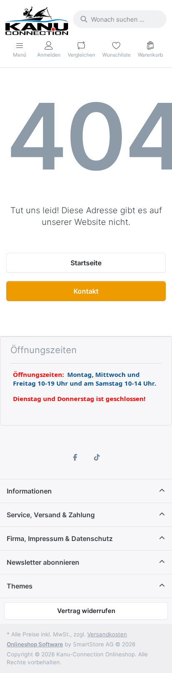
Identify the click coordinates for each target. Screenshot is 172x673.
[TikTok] (97, 457)
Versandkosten (107, 634)
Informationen (29, 491)
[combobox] (120, 19)
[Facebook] (75, 457)
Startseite (86, 263)
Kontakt (86, 291)
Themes (20, 586)
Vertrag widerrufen (86, 611)
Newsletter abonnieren (43, 562)
